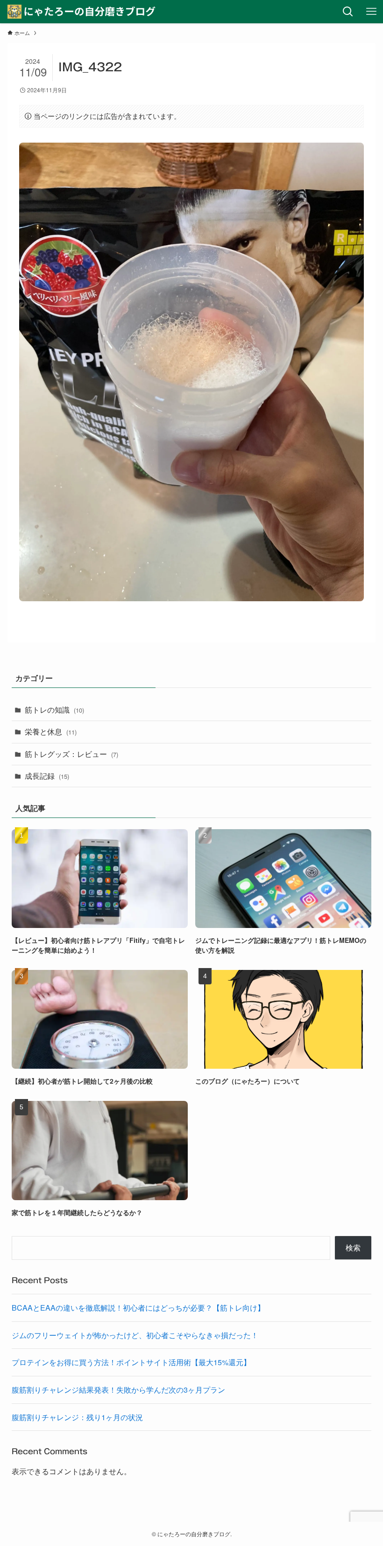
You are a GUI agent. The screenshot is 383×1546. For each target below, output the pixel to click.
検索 (353, 1247)
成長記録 (47, 775)
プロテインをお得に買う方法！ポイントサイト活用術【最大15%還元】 (131, 1362)
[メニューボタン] (371, 11)
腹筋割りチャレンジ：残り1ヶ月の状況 (77, 1417)
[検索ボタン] (348, 11)
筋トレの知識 (54, 709)
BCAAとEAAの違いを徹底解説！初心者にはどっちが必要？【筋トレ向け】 (138, 1307)
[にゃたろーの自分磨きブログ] (82, 11)
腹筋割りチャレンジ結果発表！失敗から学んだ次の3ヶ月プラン (118, 1389)
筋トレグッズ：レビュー (71, 754)
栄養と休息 (51, 731)
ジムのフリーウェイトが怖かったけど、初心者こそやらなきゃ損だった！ (135, 1335)
